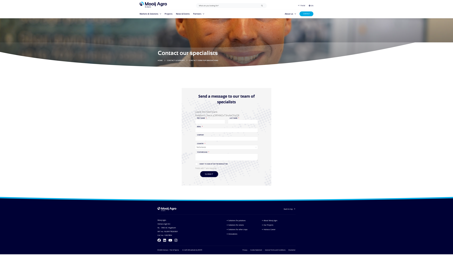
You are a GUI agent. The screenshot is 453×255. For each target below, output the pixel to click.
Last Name (233, 118)
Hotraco (165, 250)
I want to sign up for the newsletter (213, 164)
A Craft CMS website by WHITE (192, 250)
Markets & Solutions (149, 14)
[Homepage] (153, 5)
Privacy (245, 250)
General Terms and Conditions (275, 250)
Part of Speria (174, 250)
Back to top (288, 209)
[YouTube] (170, 240)
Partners (197, 14)
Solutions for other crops (237, 229)
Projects (168, 14)
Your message (202, 152)
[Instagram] (175, 240)
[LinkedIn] (164, 240)
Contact (306, 14)
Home (160, 60)
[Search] (262, 5)
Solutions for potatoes (237, 220)
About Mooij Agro (270, 220)
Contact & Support (176, 60)
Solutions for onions (236, 225)
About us (289, 14)
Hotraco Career (269, 229)
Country (200, 144)
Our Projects (268, 225)
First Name (201, 118)
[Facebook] (159, 240)
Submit (209, 174)
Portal (302, 5)
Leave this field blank (206, 111)
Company (200, 135)
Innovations (232, 234)
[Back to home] (166, 209)
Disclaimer (292, 250)
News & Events (183, 14)
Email (199, 127)
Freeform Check (203, 115)
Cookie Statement (256, 250)
